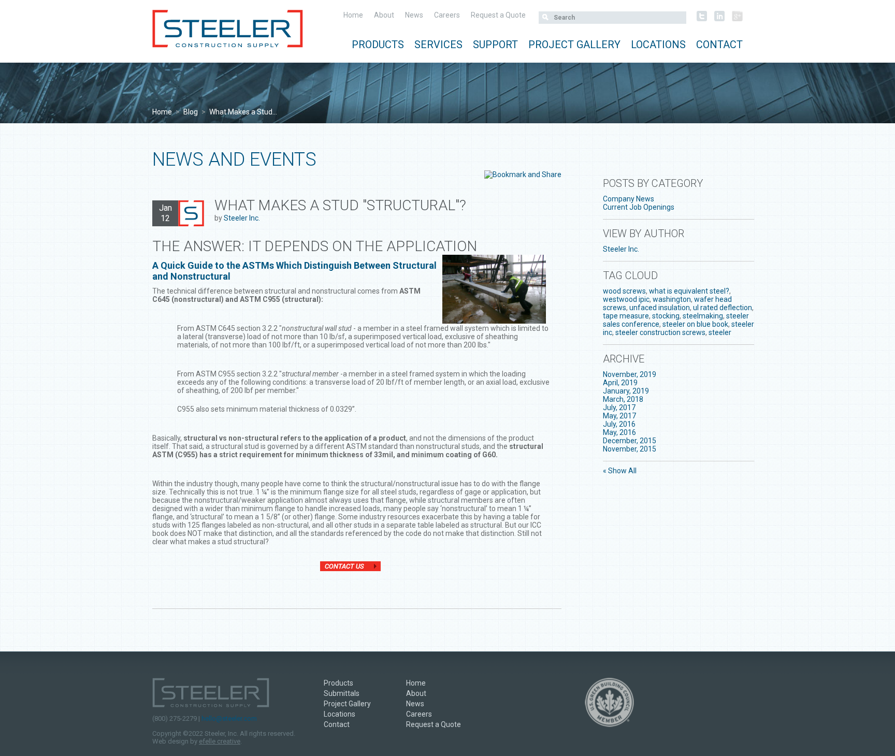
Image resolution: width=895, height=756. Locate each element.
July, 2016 (619, 424)
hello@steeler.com (229, 718)
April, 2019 (620, 383)
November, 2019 (629, 374)
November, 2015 (629, 449)
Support (495, 44)
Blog (190, 112)
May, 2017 (619, 416)
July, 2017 (619, 407)
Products (378, 44)
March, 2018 (623, 399)
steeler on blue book (695, 324)
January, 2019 (626, 391)
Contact (719, 44)
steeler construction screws (660, 332)
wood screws (624, 291)
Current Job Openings (638, 207)
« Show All (620, 471)
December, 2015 (629, 441)
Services (438, 44)
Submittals (341, 693)
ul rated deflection (722, 307)
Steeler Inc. (242, 218)
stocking (666, 316)
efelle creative (219, 741)
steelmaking (703, 316)
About (384, 15)
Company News (628, 199)
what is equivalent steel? (689, 291)
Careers (447, 15)
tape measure (626, 316)
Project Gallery (574, 44)
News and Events (234, 159)
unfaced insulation (659, 307)
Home (353, 15)
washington (672, 299)
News (414, 15)
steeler (720, 332)
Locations (658, 44)
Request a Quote (498, 15)
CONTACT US (344, 566)
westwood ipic (626, 299)
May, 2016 (619, 432)
